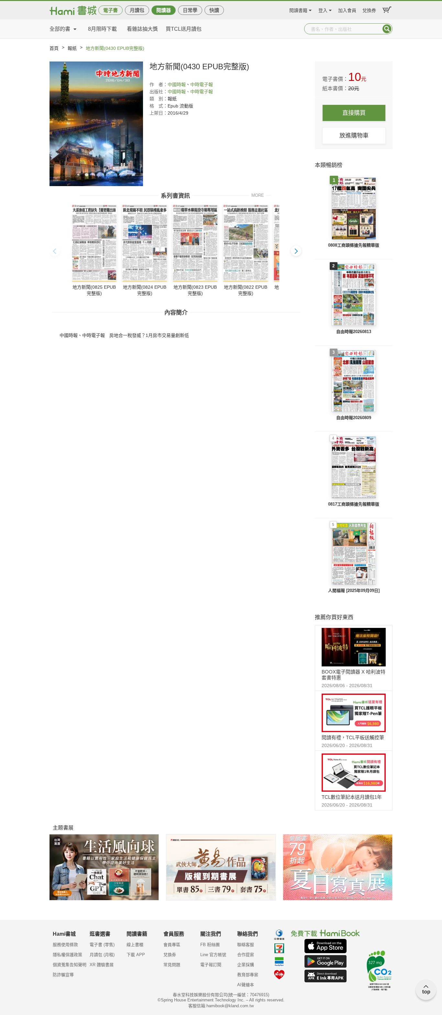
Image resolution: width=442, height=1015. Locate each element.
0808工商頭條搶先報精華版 (353, 245)
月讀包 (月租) (102, 954)
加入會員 (347, 9)
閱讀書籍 (298, 9)
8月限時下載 (102, 29)
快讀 (214, 10)
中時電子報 (201, 84)
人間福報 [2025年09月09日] (354, 590)
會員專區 (171, 944)
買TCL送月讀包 (184, 29)
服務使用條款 (65, 944)
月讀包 (137, 10)
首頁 (54, 48)
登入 (322, 9)
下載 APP (136, 954)
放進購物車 (354, 135)
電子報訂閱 (210, 964)
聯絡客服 (245, 944)
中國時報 (177, 84)
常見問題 (171, 964)
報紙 (72, 48)
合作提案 (245, 954)
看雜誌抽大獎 (142, 29)
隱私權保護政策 (67, 954)
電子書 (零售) (102, 944)
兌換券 (369, 9)
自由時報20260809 (353, 417)
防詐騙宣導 (63, 974)
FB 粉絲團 (210, 944)
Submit (387, 29)
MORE (257, 195)
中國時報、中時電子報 (190, 91)
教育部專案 (247, 974)
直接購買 (354, 113)
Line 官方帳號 (213, 954)
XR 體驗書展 (102, 964)
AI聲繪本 (245, 984)
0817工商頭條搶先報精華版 (353, 504)
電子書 (110, 10)
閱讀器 (163, 10)
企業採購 (245, 964)
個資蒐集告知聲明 (69, 964)
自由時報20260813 (353, 331)
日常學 (190, 10)
